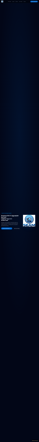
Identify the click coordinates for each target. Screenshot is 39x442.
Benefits (17, 1)
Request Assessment (34, 1)
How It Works (20, 1)
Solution (13, 1)
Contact (25, 1)
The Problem (9, 1)
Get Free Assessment (6, 228)
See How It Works (17, 228)
